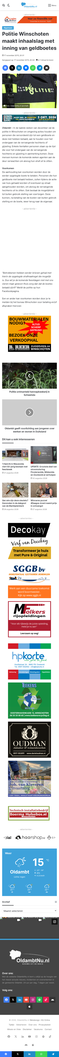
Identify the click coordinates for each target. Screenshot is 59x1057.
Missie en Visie (14, 1029)
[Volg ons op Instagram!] (54, 921)
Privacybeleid (44, 1025)
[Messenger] (26, 68)
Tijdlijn (11, 1025)
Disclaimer (27, 1029)
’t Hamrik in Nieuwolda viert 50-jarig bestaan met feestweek (14, 467)
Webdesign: (35, 1020)
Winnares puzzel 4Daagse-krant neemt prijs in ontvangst (44, 503)
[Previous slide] (4, 837)
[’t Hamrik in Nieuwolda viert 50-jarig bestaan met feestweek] (15, 453)
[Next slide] (54, 837)
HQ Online (45, 1020)
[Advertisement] (29, 240)
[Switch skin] (8, 6)
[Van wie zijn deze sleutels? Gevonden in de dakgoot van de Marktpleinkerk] (15, 490)
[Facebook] (5, 68)
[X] (12, 68)
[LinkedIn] (19, 68)
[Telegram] (40, 68)
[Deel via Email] (46, 68)
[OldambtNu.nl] (29, 5)
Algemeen (8, 28)
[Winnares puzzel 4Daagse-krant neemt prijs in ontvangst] (44, 490)
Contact (48, 1029)
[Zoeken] (3, 6)
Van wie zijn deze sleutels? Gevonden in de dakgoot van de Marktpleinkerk (15, 503)
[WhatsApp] (33, 68)
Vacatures (38, 1029)
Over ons (32, 1025)
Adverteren (21, 1025)
